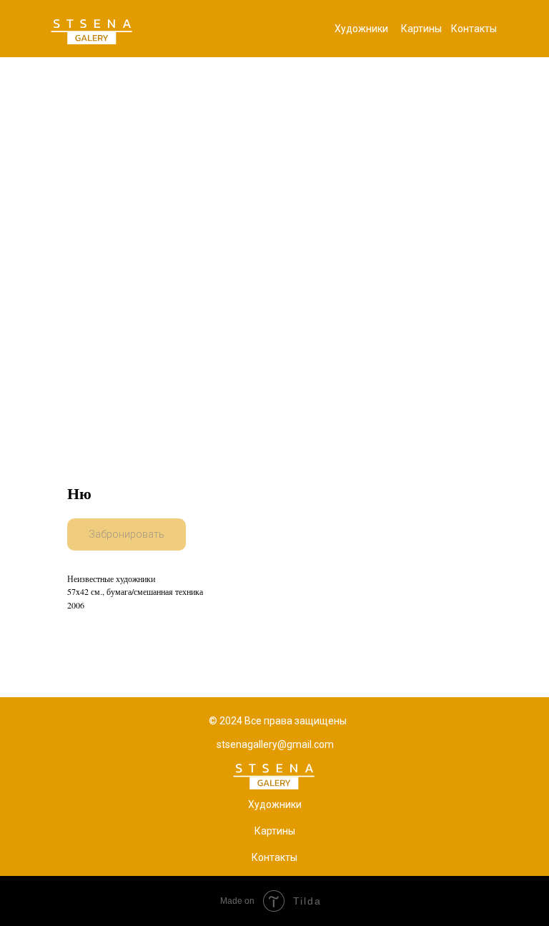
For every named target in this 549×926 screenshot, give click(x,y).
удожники (278, 804)
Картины (421, 28)
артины (278, 831)
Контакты (474, 28)
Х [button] (251, 804)
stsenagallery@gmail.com (275, 744)
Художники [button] (361, 28)
